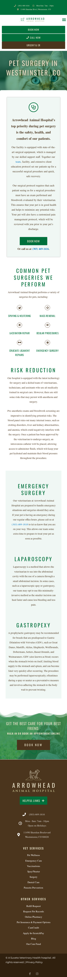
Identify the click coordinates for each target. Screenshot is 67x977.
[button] (64, 19)
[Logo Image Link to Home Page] (32, 19)
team (18, 161)
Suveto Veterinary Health (25, 957)
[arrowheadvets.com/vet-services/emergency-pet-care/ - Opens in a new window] (47, 342)
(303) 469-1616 (40, 249)
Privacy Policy (34, 962)
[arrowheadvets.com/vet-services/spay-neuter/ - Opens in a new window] (19, 307)
